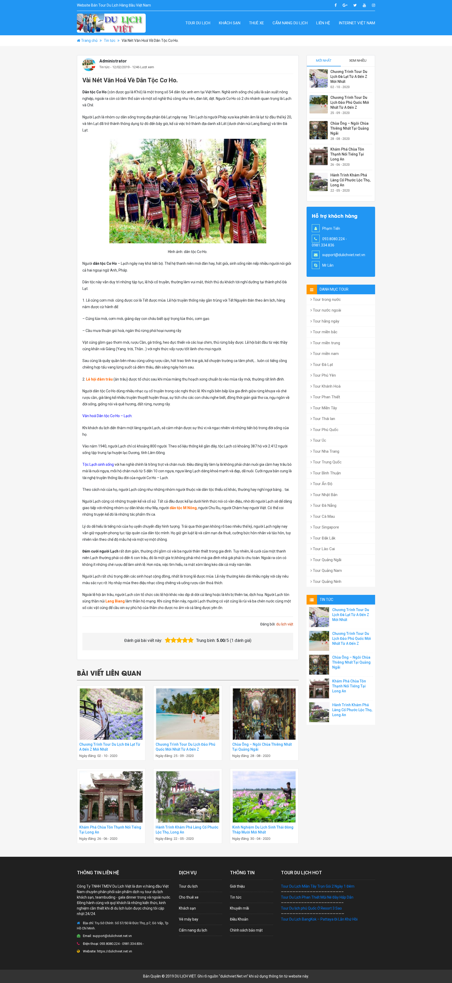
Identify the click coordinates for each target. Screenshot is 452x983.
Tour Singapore (325, 527)
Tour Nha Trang (325, 451)
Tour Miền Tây (324, 408)
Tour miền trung (326, 343)
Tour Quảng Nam (327, 570)
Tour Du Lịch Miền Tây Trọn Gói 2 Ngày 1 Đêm (317, 886)
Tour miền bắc (324, 332)
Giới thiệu (237, 886)
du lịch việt (284, 624)
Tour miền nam (325, 353)
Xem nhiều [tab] (357, 60)
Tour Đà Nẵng (324, 505)
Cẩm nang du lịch (290, 23)
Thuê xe (256, 23)
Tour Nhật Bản (324, 494)
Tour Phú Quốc (325, 429)
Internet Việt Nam (357, 23)
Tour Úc (319, 440)
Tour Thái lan (323, 418)
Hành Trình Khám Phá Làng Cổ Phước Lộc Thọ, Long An (350, 180)
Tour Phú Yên (324, 375)
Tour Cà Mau (323, 516)
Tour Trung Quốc (327, 462)
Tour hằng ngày (325, 321)
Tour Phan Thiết (326, 397)
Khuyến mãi (239, 908)
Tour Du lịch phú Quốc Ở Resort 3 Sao (311, 908)
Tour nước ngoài (326, 310)
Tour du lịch (197, 23)
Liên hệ (323, 23)
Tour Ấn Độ (322, 483)
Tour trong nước (326, 299)
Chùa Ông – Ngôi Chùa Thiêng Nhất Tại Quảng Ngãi (349, 128)
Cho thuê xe (189, 897)
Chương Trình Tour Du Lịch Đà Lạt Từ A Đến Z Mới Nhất (348, 77)
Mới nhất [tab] (323, 60)
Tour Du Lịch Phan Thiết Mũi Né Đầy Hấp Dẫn (317, 897)
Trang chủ (89, 40)
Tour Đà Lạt (322, 364)
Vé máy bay (188, 919)
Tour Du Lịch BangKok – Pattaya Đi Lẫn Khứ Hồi (319, 919)
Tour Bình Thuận (326, 473)
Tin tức (109, 40)
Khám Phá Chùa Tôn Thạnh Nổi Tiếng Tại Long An (347, 154)
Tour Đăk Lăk (323, 538)
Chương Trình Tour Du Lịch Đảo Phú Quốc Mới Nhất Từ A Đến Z (349, 102)
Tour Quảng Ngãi (326, 559)
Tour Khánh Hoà (326, 386)
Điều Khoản (239, 919)
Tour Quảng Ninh (326, 581)
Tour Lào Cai (323, 549)
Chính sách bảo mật (246, 930)
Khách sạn (229, 23)
